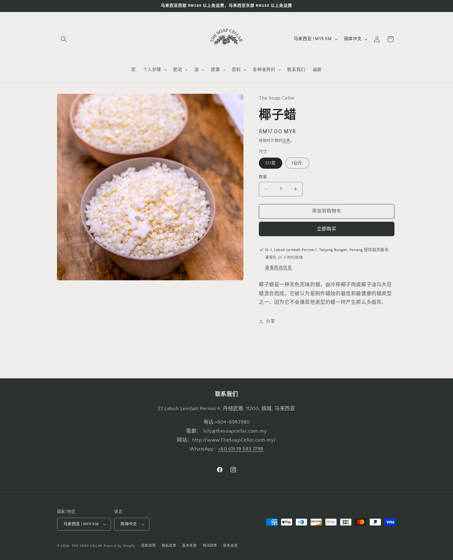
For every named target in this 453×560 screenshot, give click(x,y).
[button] (64, 39)
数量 (263, 177)
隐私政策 (169, 546)
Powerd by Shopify (119, 546)
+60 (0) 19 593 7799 (240, 449)
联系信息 (230, 546)
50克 (270, 163)
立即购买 (327, 229)
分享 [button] (270, 321)
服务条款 (189, 546)
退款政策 (148, 546)
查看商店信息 (278, 267)
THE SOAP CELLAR (87, 546)
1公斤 (297, 163)
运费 (286, 141)
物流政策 (210, 546)
